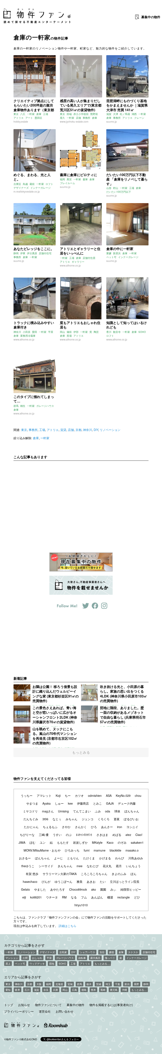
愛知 (8, 989)
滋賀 (108, 114)
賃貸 (63, 430)
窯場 (69, 335)
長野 (136, 984)
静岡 (16, 253)
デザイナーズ (21, 187)
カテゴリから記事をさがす (24, 945)
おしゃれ (37, 958)
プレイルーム (67, 183)
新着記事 (20, 678)
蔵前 (32, 184)
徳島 (83, 989)
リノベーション (110, 430)
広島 (74, 989)
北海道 (59, 984)
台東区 (17, 184)
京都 (78, 430)
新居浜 (117, 253)
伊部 (75, 332)
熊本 (93, 989)
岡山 (62, 332)
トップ (8, 1005)
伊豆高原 (32, 253)
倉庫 (38, 114)
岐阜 (17, 989)
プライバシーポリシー (19, 1011)
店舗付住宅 (45, 253)
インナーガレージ (40, 187)
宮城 (70, 984)
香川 (108, 332)
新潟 (127, 984)
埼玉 (108, 984)
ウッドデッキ (37, 963)
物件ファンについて (48, 1005)
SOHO (142, 332)
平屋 (50, 332)
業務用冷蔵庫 (27, 335)
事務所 (86, 117)
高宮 (69, 179)
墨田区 (38, 117)
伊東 (22, 253)
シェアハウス (87, 952)
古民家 (63, 952)
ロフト (49, 184)
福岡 (62, 179)
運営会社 (45, 1011)
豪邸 (111, 952)
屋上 (8, 963)
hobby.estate (21, 121)
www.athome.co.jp (70, 265)
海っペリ (110, 958)
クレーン (139, 117)
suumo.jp (111, 121)
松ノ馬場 (125, 114)
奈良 (46, 989)
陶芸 (96, 332)
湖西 (134, 114)
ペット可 (111, 257)
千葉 (117, 984)
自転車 (82, 958)
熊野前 (94, 114)
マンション (11, 958)
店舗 (78, 117)
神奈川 (17, 332)
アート (29, 117)
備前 (69, 332)
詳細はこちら (67, 926)
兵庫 (55, 989)
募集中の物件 (75, 1005)
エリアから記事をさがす (22, 976)
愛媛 (108, 253)
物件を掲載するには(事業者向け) (111, 1005)
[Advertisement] (81, 503)
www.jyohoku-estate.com (74, 121)
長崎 (102, 989)
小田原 (26, 332)
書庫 (85, 179)
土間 (25, 958)
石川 (27, 989)
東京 (16, 114)
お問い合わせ (64, 1011)
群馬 (16, 405)
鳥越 (25, 184)
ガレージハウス (45, 405)
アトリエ (19, 117)
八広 (22, 114)
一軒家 (31, 114)
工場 (45, 114)
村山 (115, 188)
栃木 (89, 984)
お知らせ (24, 1005)
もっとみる (81, 752)
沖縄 (124, 989)
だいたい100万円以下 (118, 191)
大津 (115, 114)
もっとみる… (102, 963)
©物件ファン (11, 1039)
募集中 (150, 17)
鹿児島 (113, 989)
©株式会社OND (28, 1039)
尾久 (62, 117)
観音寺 (117, 332)
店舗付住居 (89, 258)
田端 (69, 114)
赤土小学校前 (81, 114)
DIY (96, 430)
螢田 (34, 332)
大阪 (39, 984)
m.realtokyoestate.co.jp (27, 191)
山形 (108, 188)
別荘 (102, 952)
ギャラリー (78, 261)
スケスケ (133, 952)
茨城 (98, 984)
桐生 (22, 405)
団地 (51, 963)
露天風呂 (95, 958)
